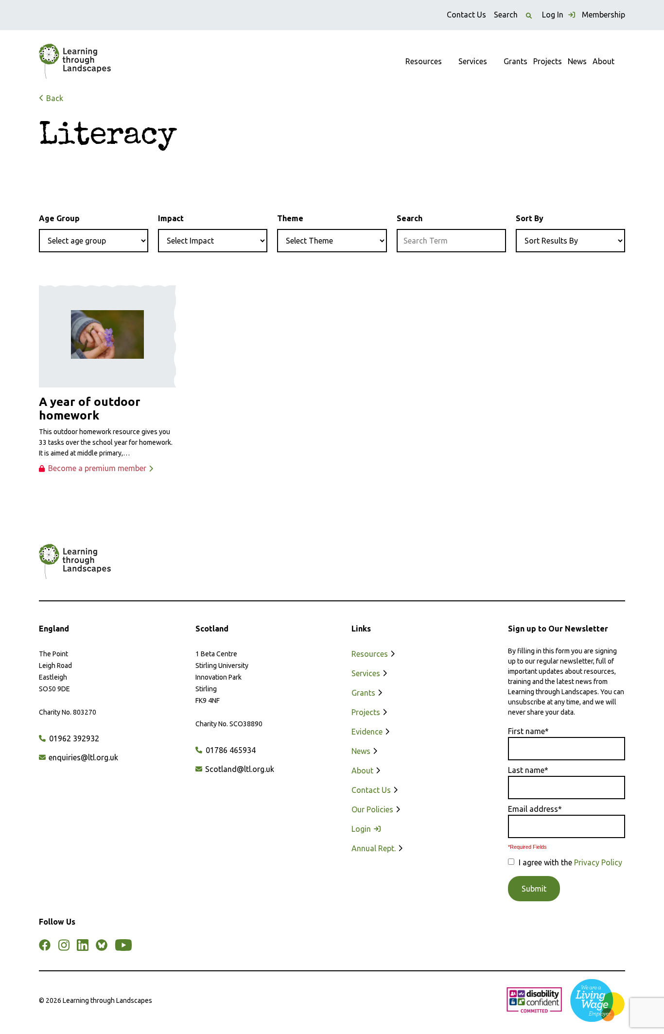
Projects (547, 61)
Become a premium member (97, 468)
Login (362, 828)
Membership (603, 14)
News (577, 61)
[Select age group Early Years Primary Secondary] (93, 240)
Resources (423, 61)
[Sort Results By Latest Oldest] (570, 240)
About (603, 61)
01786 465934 (230, 750)
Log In (553, 14)
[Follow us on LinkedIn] (82, 945)
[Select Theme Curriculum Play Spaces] (331, 240)
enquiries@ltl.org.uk (82, 757)
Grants (515, 61)
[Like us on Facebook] (45, 945)
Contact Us (466, 14)
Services (472, 61)
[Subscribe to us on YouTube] (123, 945)
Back (53, 98)
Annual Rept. (374, 848)
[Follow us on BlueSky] (101, 945)
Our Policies (373, 809)
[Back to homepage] (75, 61)
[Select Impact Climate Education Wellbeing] (212, 240)
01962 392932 (73, 738)
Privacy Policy (598, 862)
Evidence (367, 731)
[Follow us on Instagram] (64, 945)
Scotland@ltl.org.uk (238, 769)
